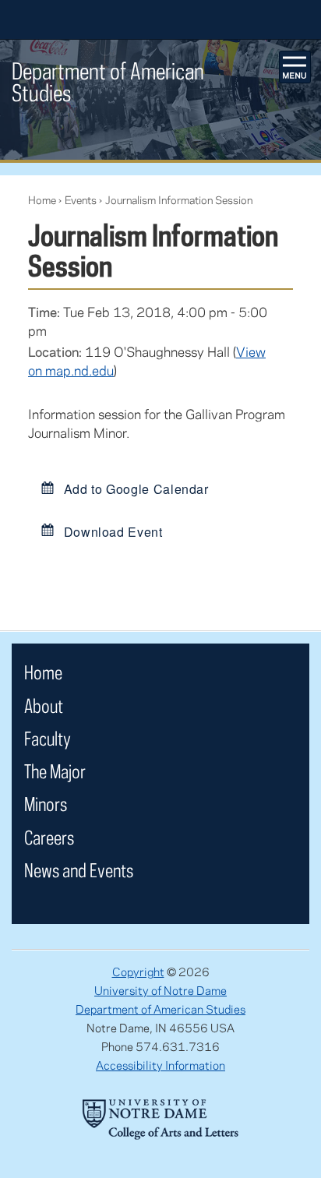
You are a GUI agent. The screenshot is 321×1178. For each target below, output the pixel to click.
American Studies (108, 81)
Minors (45, 803)
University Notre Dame (161, 19)
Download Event (111, 531)
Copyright (138, 971)
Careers (49, 837)
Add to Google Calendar (134, 489)
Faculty (47, 738)
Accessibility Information (160, 1065)
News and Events (78, 870)
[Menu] (295, 67)
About (43, 705)
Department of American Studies (160, 1009)
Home (42, 199)
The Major (55, 771)
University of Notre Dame (160, 990)
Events (81, 199)
